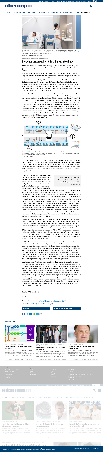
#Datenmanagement (78, 359)
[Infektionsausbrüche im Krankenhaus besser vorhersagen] (20, 334)
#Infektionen (22, 359)
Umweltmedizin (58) (46, 304)
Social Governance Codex (74, 376)
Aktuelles (8, 12)
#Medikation (63, 359)
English (41, 1)
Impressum (71, 379)
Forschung (85, 12)
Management (68, 12)
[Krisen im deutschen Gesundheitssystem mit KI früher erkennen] (83, 334)
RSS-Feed (53, 376)
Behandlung (56, 12)
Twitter (53, 371)
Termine (78, 1)
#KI (27, 359)
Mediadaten (71, 1)
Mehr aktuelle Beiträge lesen (63, 308)
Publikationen (52, 1)
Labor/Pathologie (43, 12)
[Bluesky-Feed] (95, 1)
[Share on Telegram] (37, 314)
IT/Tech (76, 12)
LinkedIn (53, 374)
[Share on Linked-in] (30, 314)
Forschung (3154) (60, 301)
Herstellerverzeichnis (34, 374)
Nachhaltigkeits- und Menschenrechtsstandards (80, 374)
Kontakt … (28, 308)
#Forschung (11, 359)
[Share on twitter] (27, 314)
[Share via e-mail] (40, 314)
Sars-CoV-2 (37, 169)
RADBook (65, 1)
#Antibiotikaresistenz (43, 359)
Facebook (53, 369)
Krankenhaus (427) (30, 304)
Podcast (46, 1)
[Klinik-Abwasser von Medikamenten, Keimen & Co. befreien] (51, 334)
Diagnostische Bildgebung (24, 12)
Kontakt (89, 1)
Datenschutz (71, 378)
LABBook (59, 1)
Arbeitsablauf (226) (45, 301)
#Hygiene (17, 359)
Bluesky (53, 373)
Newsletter (83, 1)
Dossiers (31, 369)
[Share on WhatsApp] (33, 314)
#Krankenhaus (31, 359)
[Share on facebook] (23, 314)
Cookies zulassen (96, 448)
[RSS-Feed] (97, 1)
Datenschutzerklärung (11, 449)
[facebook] (93, 1)
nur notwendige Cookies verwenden (81, 448)
